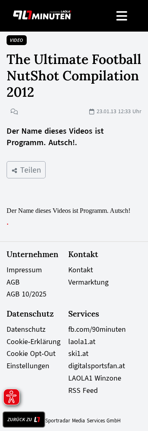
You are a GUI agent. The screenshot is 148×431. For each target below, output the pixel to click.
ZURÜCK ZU (19, 419)
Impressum (24, 270)
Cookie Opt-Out (31, 353)
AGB (13, 282)
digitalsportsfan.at (96, 366)
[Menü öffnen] (122, 16)
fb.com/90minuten (97, 329)
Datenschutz (26, 329)
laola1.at (81, 342)
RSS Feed (83, 390)
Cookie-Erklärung (33, 342)
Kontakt (80, 270)
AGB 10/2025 (26, 294)
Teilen (29, 169)
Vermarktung (88, 282)
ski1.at (78, 353)
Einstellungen (28, 366)
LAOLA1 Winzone (94, 378)
